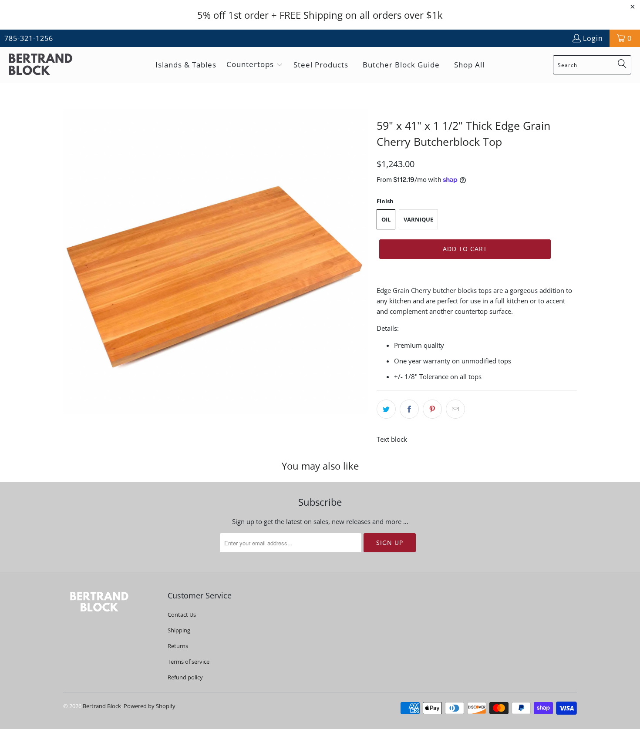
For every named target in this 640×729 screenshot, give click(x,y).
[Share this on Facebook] (409, 409)
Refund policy (185, 677)
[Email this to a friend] (455, 409)
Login (593, 38)
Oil (386, 219)
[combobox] (592, 64)
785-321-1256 (28, 38)
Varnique (418, 219)
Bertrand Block (102, 706)
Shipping (179, 630)
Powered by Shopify (149, 706)
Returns (178, 646)
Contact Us (182, 614)
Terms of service (188, 661)
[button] (254, 65)
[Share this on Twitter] (386, 409)
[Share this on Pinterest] (432, 409)
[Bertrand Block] (48, 65)
